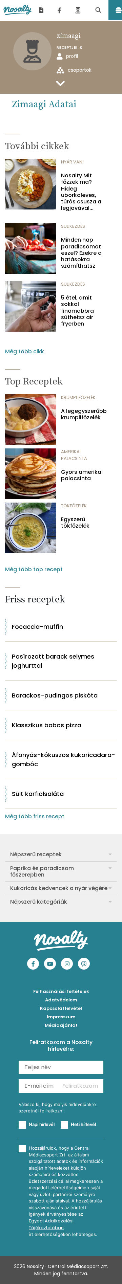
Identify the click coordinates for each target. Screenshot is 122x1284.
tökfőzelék (74, 506)
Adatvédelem (61, 1000)
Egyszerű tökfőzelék (75, 522)
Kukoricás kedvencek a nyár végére (58, 888)
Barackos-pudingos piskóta (55, 695)
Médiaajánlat (61, 1025)
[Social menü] (59, 10)
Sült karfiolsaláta (38, 794)
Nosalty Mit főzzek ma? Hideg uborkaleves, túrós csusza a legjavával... (81, 191)
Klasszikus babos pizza (46, 725)
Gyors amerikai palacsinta (82, 475)
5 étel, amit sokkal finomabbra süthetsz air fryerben (77, 310)
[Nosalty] (17, 10)
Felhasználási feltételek (61, 991)
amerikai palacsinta (74, 455)
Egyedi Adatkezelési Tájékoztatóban (51, 1224)
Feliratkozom (80, 1085)
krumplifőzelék (78, 397)
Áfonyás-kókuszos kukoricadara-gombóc (63, 759)
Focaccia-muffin (37, 626)
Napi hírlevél (42, 1124)
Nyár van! (72, 162)
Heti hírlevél (83, 1124)
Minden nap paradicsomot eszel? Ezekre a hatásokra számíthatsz (81, 253)
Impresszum (61, 1017)
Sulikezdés (73, 226)
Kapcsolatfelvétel (61, 1008)
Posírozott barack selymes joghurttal (53, 661)
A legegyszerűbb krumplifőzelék (84, 414)
